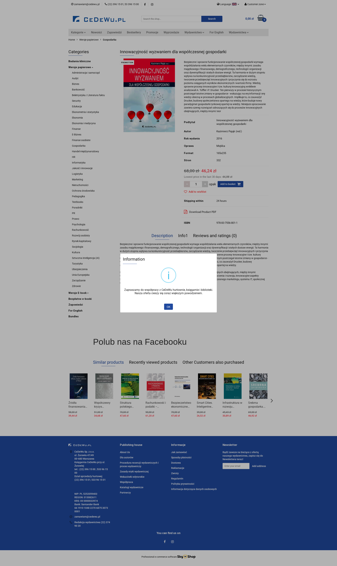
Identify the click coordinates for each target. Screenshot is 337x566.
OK (168, 307)
